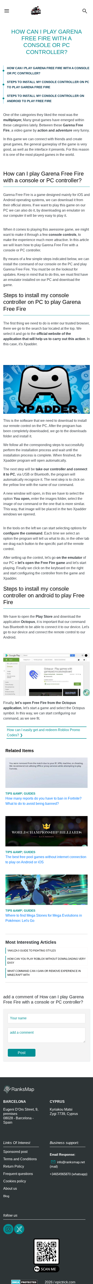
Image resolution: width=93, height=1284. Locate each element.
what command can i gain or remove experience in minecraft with (44, 973)
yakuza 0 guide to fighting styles (31, 950)
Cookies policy (14, 1181)
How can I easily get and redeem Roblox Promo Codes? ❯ (43, 732)
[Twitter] (19, 1233)
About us (10, 1188)
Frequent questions (18, 1174)
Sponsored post (15, 1152)
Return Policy (13, 1166)
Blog (6, 1196)
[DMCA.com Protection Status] (24, 1282)
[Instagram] (8, 1233)
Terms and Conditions (20, 1159)
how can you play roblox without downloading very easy (46, 960)
